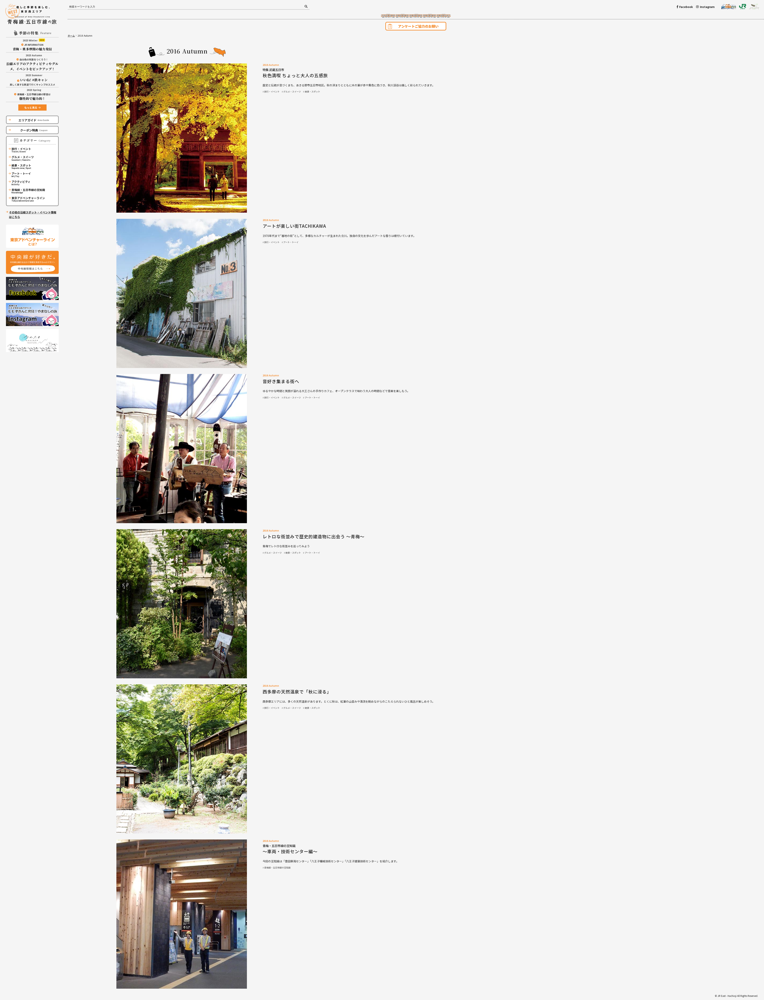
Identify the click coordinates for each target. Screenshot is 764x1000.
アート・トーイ (290, 242)
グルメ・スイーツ (292, 91)
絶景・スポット (312, 91)
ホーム (71, 35)
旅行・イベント (272, 91)
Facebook (686, 7)
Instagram (707, 7)
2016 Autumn (271, 65)
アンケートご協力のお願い (418, 26)
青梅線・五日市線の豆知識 (277, 867)
